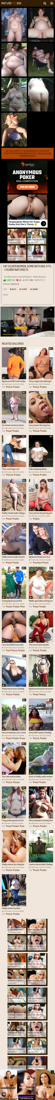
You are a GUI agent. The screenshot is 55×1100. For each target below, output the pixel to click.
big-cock (10, 475)
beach (9, 431)
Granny (35, 289)
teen (22, 826)
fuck (23, 606)
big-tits (9, 387)
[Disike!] (17, 280)
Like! (9, 280)
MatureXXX (11, 3)
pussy (23, 738)
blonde (37, 431)
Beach (13, 289)
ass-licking (38, 562)
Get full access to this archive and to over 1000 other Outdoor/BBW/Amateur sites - (28, 153)
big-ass (15, 650)
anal (9, 650)
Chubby (24, 289)
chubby (17, 387)
